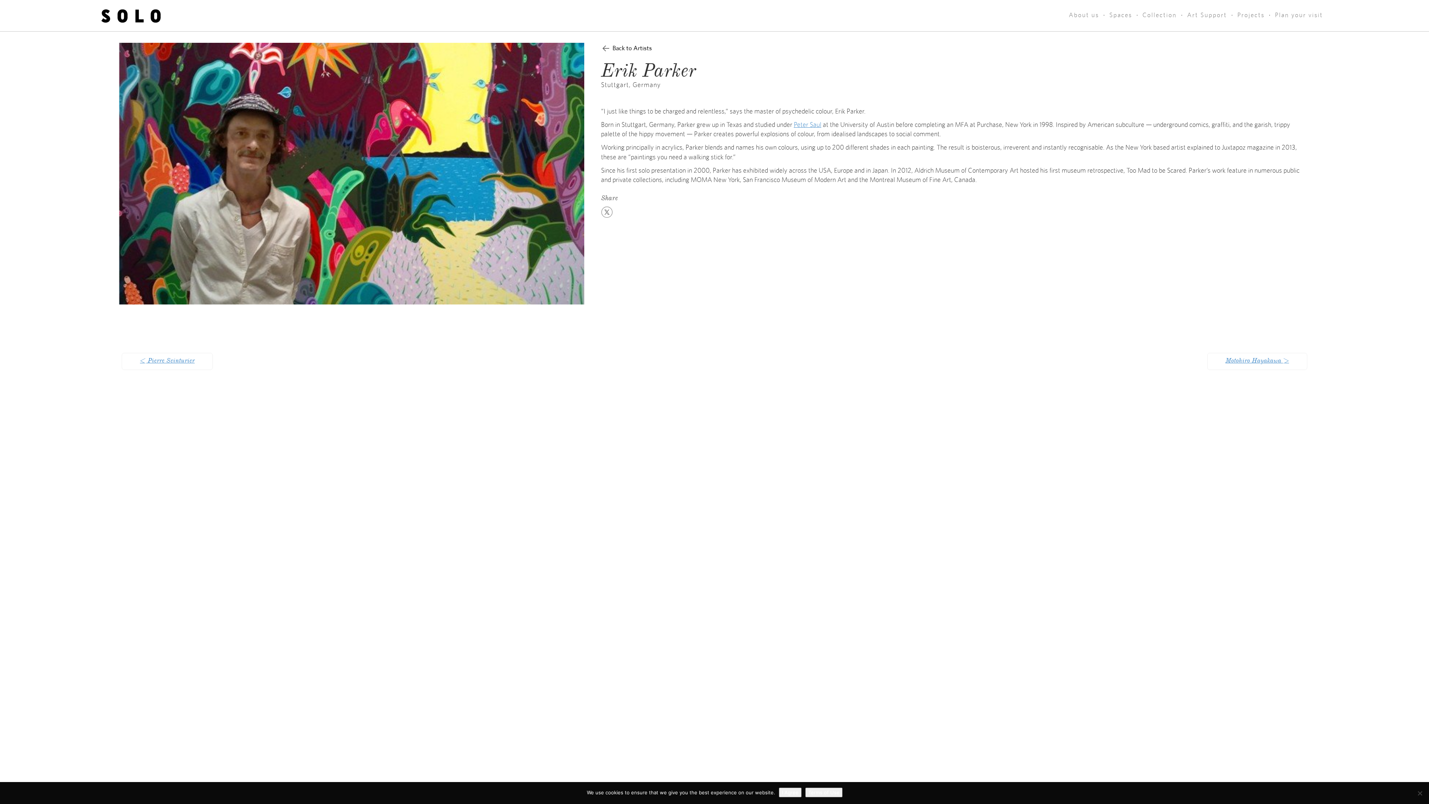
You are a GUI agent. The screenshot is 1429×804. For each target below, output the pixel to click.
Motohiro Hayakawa (1257, 361)
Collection (1159, 15)
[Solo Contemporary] (131, 15)
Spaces (1120, 15)
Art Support (1207, 15)
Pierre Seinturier (167, 361)
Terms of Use (824, 792)
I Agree (790, 792)
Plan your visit (1299, 15)
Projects (1251, 15)
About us (1084, 15)
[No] (1419, 793)
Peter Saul (807, 125)
